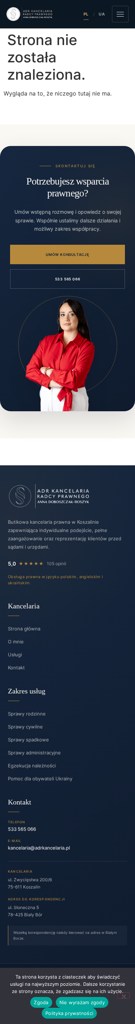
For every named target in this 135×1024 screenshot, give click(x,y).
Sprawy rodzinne (27, 714)
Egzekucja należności (32, 765)
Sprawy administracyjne (34, 752)
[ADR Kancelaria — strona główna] (29, 14)
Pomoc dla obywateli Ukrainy (40, 778)
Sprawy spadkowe (28, 739)
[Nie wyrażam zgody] (123, 995)
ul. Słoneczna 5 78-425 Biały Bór (25, 911)
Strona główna (24, 628)
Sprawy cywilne (25, 727)
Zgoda (41, 1002)
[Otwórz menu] (120, 14)
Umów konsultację (67, 254)
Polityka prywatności (69, 1013)
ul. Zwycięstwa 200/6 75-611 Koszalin (30, 883)
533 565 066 (67, 279)
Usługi (15, 654)
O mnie (16, 641)
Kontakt (16, 667)
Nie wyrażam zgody (82, 1002)
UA (102, 14)
